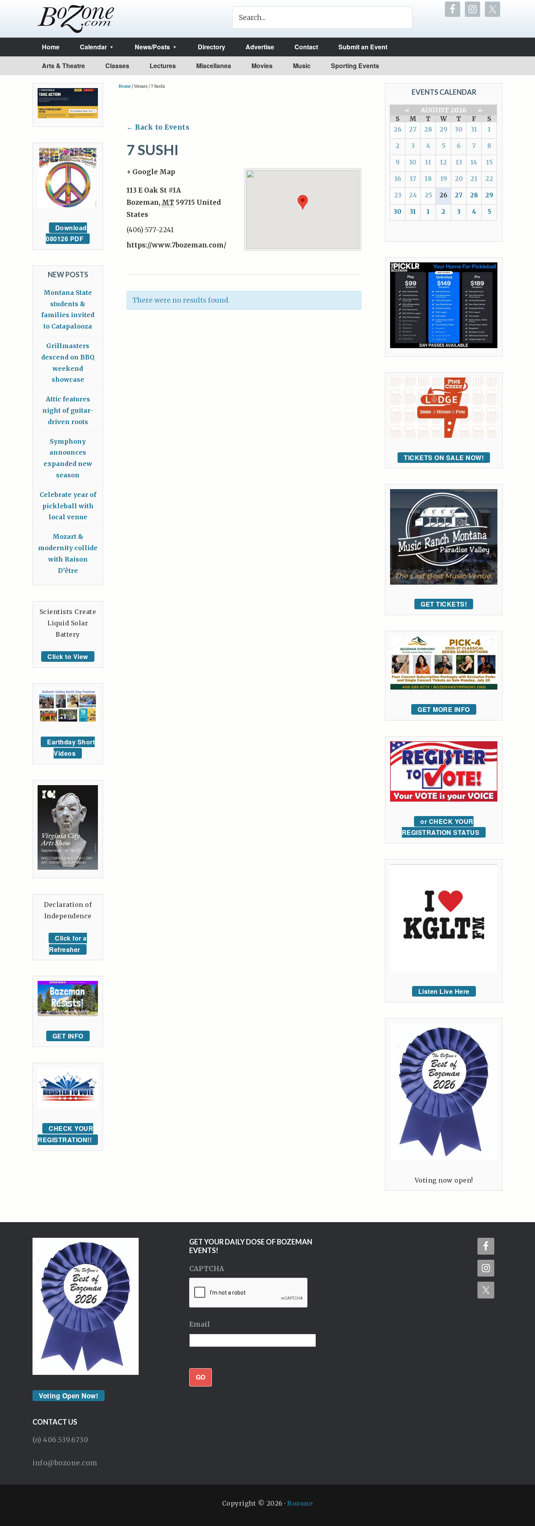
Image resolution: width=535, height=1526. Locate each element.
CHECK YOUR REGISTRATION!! (65, 1134)
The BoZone (76, 18)
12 (443, 162)
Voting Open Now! (68, 1395)
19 (443, 178)
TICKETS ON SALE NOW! (444, 457)
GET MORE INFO (444, 709)
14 (473, 162)
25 (428, 195)
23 (397, 195)
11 (428, 162)
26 (397, 129)
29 (443, 129)
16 (397, 178)
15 (489, 162)
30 (459, 129)
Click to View (67, 656)
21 (473, 178)
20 (459, 178)
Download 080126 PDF (66, 233)
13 (458, 162)
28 (428, 129)
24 (413, 195)
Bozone (300, 1503)
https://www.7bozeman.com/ (176, 245)
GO (200, 1377)
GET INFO (67, 1035)
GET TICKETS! (444, 604)
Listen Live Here (444, 991)
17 (413, 178)
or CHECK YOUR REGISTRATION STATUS (441, 827)
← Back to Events (158, 127)
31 (474, 129)
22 (489, 178)
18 (428, 178)
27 (413, 129)
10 (412, 162)
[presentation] (248, 1293)
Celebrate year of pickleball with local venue (68, 506)
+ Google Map (151, 172)
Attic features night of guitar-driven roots (67, 410)
